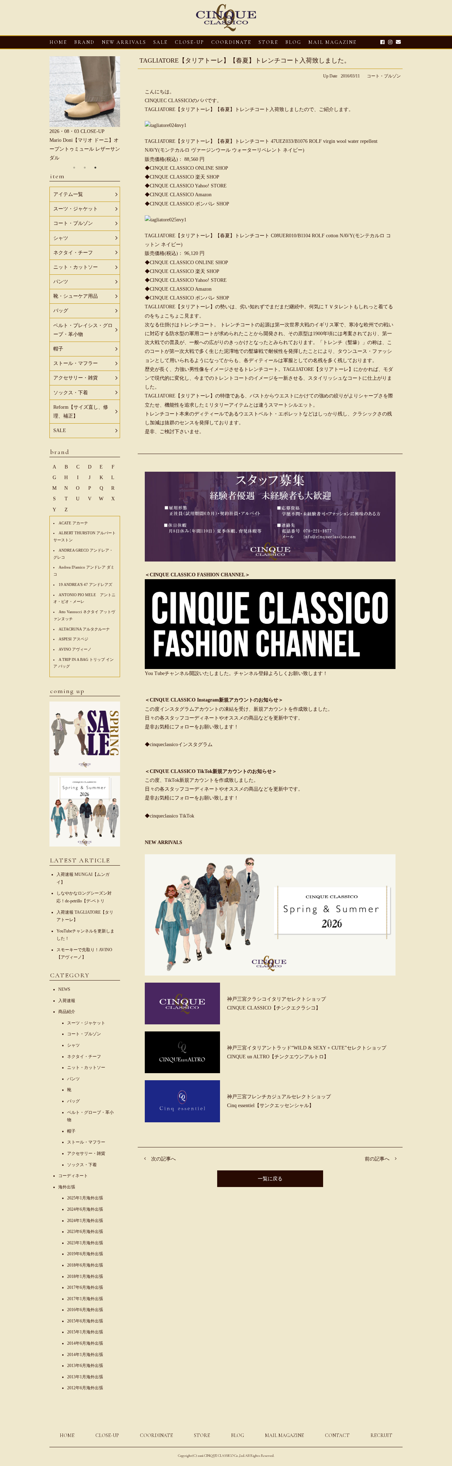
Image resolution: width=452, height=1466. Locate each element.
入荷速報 (66, 1000)
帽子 (71, 1131)
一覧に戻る (270, 1178)
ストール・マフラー (86, 1142)
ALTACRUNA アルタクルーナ (84, 629)
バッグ (73, 1101)
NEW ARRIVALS (124, 42)
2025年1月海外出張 (85, 1198)
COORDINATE (231, 42)
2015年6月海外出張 (85, 1321)
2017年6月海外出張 (85, 1287)
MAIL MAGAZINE (332, 42)
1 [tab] (74, 167)
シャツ (73, 1045)
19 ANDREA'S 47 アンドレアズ (85, 584)
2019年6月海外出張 (85, 1253)
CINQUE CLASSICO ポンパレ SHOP (189, 203)
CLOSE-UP (107, 1435)
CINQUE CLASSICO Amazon (181, 194)
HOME (58, 42)
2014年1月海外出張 (85, 1354)
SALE (160, 42)
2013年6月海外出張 (85, 1365)
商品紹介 (66, 1011)
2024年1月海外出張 (85, 1220)
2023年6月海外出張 (85, 1231)
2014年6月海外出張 (85, 1343)
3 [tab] (95, 167)
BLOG (237, 1435)
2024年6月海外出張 (85, 1209)
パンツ (73, 1078)
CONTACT (337, 1435)
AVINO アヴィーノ (75, 649)
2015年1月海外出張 (85, 1332)
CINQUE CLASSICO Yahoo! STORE (188, 185)
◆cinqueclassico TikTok (169, 816)
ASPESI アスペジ (73, 639)
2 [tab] (84, 167)
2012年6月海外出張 (85, 1387)
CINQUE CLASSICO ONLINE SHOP (189, 168)
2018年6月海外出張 (85, 1265)
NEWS (64, 989)
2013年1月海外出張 (85, 1376)
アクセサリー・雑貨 (86, 1153)
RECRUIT (381, 1435)
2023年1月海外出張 (85, 1242)
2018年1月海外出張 (85, 1276)
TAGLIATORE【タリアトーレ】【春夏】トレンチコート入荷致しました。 (244, 60)
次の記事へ (163, 1159)
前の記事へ (377, 1159)
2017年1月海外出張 (85, 1298)
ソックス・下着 (82, 1164)
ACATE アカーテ (73, 523)
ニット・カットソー (86, 1067)
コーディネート (73, 1175)
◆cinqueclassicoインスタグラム (179, 744)
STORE (268, 42)
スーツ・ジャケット (86, 1022)
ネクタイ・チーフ (84, 1056)
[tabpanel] (84, 109)
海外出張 (66, 1187)
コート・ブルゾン (384, 76)
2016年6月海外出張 (85, 1309)
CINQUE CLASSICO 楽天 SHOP (184, 177)
